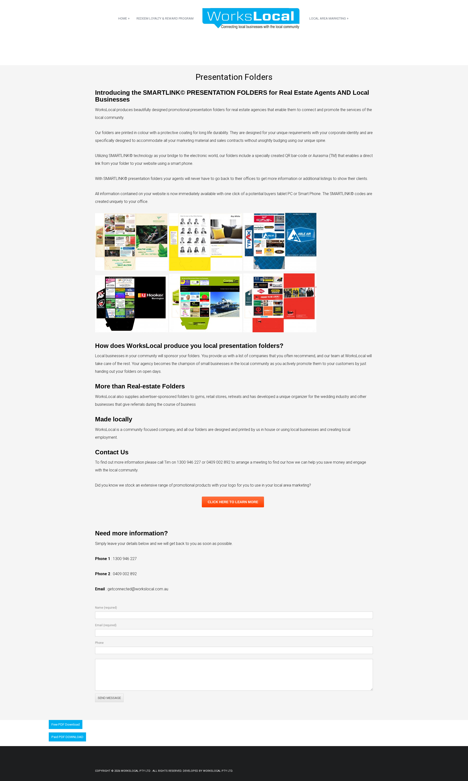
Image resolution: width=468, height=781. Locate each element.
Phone (99, 643)
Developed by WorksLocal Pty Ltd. (208, 770)
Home (124, 18)
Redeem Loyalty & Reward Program (165, 18)
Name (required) (106, 607)
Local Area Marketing (329, 18)
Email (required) (106, 625)
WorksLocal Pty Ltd (136, 770)
